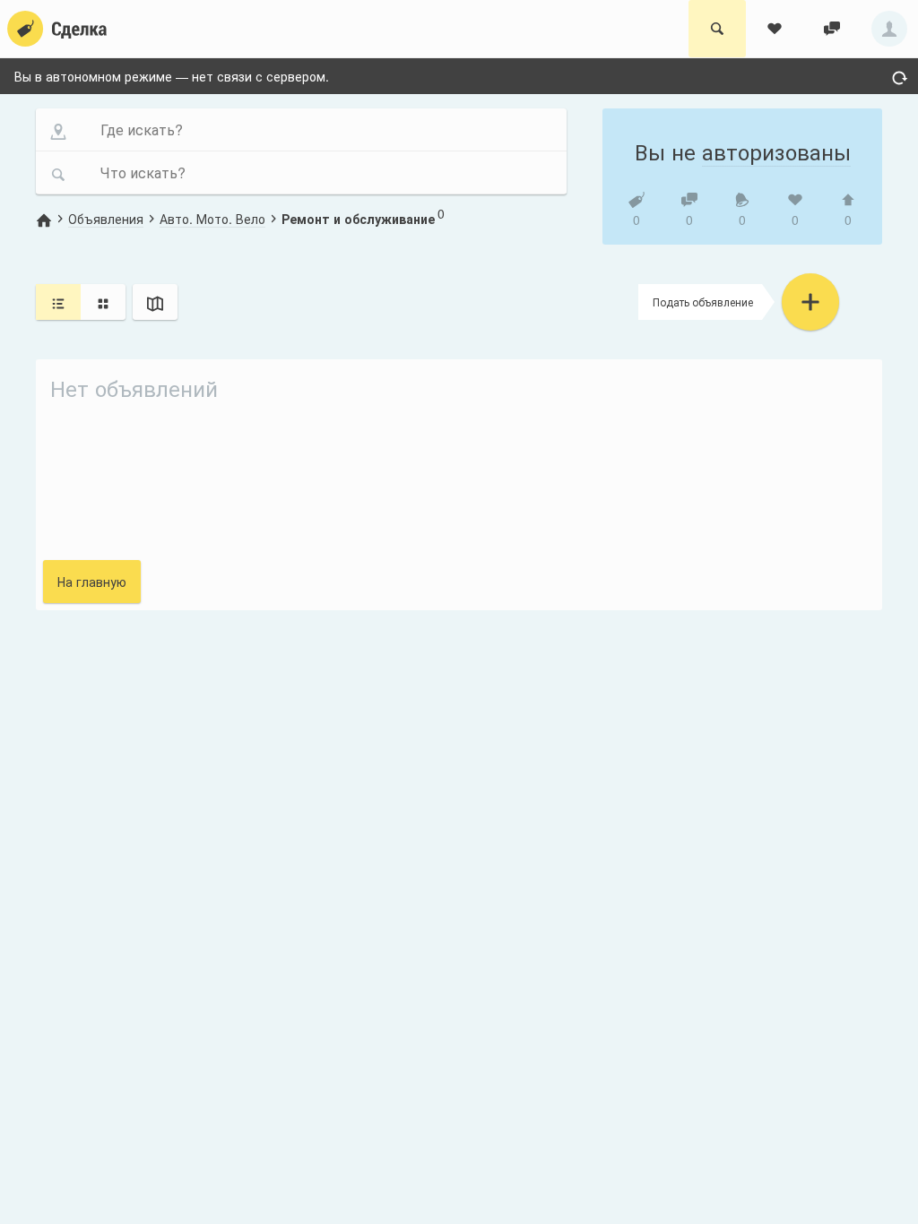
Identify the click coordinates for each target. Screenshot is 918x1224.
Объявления (105, 219)
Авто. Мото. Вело (212, 219)
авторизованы (776, 151)
